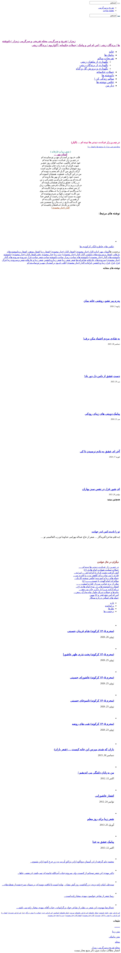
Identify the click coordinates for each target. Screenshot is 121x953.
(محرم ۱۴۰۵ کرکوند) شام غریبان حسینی (90, 631)
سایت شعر (43, 257)
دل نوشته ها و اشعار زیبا (96, 147)
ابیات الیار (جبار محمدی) (87, 251)
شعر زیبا (66, 260)
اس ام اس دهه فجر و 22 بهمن (104, 595)
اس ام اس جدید (47, 913)
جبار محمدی (47, 254)
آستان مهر (104, 251)
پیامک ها (109, 55)
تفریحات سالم (105, 58)
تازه (112, 603)
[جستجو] (118, 3)
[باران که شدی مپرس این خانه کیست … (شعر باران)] (106, 744)
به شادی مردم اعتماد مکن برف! (101, 338)
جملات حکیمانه (105, 72)
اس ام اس (116, 913)
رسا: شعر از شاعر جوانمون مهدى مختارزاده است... (89, 896)
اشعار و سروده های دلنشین (98, 254)
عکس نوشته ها (105, 82)
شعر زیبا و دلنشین (52, 260)
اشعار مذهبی (33, 251)
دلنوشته (7, 254)
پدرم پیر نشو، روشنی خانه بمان (102, 300)
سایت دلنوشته (56, 257)
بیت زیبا (58, 254)
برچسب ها (109, 611)
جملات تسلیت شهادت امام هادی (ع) (101, 570)
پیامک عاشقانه (64, 913)
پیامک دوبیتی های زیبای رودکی (102, 413)
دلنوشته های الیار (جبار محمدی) (104, 257)
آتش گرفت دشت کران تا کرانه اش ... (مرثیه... (96, 572)
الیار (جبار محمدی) (60, 207)
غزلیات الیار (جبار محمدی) (79, 263)
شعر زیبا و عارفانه (34, 260)
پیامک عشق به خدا (103, 841)
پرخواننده (109, 605)
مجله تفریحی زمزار (112, 147)
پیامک (107, 913)
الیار (83, 254)
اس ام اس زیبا (115, 915)
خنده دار (97, 915)
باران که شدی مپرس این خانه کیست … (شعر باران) (84, 749)
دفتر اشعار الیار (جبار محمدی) (26, 254)
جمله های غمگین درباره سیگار (104, 598)
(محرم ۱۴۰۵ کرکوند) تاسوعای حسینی (92, 700)
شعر (73, 260)
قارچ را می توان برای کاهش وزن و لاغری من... (96, 575)
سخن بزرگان (29, 913)
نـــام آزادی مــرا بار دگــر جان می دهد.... (99, 589)
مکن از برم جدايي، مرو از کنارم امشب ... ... (97, 584)
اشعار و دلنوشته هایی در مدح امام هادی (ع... (97, 586)
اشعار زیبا (45, 251)
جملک (97, 913)
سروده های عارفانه (96, 260)
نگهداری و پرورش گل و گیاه (92, 68)
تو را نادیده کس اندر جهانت (106, 531)
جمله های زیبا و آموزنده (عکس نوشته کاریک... (96, 578)
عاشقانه (91, 913)
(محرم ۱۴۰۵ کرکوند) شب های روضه (93, 723)
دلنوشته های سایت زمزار (76, 257)
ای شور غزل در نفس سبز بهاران (101, 489)
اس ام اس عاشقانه (81, 913)
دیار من (110, 85)
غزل (113, 263)
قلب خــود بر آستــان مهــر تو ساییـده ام (46, 263)
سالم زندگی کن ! (104, 78)
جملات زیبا (37, 913)
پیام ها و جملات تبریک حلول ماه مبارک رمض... (96, 592)
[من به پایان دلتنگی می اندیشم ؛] (107, 767)
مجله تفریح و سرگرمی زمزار (106, 947)
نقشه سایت (108, 10)
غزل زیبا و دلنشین (101, 263)
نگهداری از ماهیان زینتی (94, 61)
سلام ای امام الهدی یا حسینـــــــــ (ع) (100, 581)
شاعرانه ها (81, 260)
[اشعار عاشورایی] (106, 790)
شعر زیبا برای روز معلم (100, 819)
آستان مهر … (60, 154)
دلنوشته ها (108, 75)
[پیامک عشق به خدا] (106, 836)
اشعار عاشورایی (104, 795)
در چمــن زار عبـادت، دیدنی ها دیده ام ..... (99, 567)
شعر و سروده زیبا (16, 260)
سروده (23, 257)
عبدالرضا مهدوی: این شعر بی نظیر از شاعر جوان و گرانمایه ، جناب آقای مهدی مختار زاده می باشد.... (65, 907)
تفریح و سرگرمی (106, 8)
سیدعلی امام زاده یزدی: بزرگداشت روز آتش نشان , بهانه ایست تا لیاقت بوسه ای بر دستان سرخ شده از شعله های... (58, 884)
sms (57, 915)
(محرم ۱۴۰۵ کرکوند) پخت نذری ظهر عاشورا (88, 654)
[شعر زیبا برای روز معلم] (106, 813)
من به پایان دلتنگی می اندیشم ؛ (96, 772)
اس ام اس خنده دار (14, 913)
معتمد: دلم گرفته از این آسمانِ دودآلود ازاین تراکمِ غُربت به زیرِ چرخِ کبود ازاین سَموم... (72, 861)
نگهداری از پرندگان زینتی (93, 65)
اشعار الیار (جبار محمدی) (63, 251)
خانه (111, 51)
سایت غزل (32, 257)
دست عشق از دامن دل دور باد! (102, 376)
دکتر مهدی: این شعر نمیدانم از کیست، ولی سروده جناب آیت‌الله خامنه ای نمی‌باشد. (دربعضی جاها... (66, 873)
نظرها (111, 608)
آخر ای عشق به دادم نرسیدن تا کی (100, 451)
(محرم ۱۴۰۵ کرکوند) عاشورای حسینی (92, 677)
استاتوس (56, 913)
